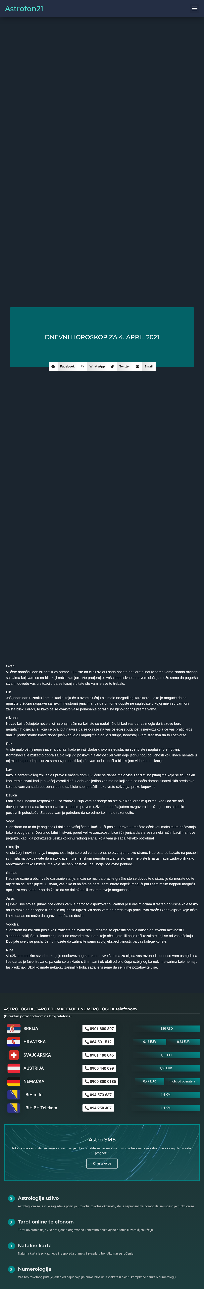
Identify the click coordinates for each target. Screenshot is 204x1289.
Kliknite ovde (102, 1163)
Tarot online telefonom (46, 1222)
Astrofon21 (24, 8)
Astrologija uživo (38, 1198)
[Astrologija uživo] (11, 1198)
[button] (194, 8)
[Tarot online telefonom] (11, 1222)
